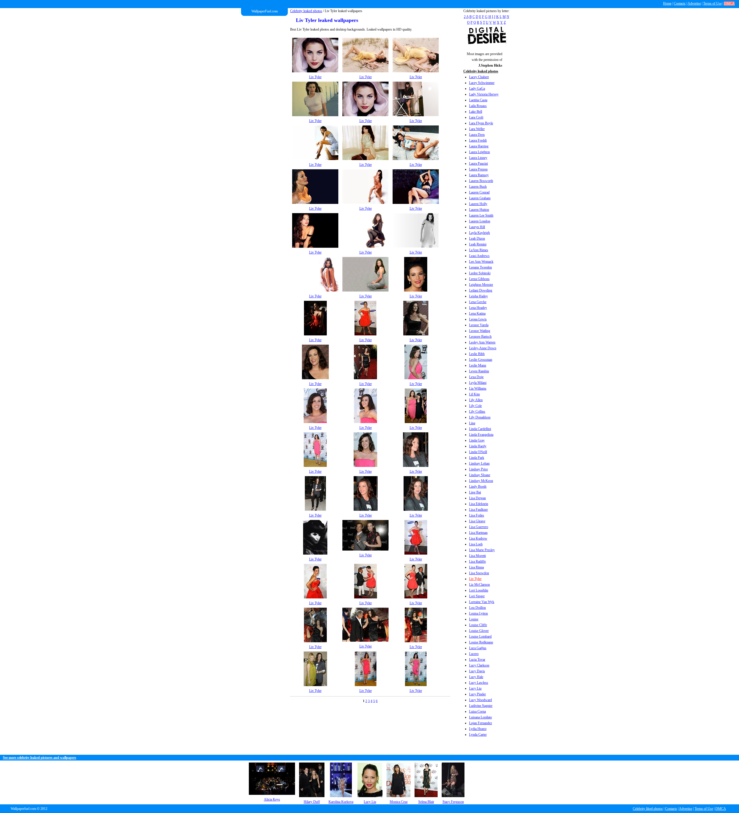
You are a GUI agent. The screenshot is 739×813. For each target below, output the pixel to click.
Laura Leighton (479, 152)
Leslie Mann (477, 365)
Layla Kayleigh (479, 233)
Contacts (680, 3)
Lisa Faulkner (478, 510)
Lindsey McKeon (481, 481)
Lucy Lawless (478, 683)
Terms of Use (712, 3)
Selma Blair (426, 802)
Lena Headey (478, 308)
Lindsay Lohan (479, 463)
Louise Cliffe (478, 625)
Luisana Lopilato (480, 717)
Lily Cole (475, 406)
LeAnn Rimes (478, 250)
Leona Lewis (478, 319)
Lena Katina (477, 313)
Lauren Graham (479, 198)
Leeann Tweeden (480, 267)
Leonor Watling (479, 331)
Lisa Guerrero (478, 527)
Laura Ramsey (479, 175)
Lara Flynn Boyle (481, 123)
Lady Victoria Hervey (484, 94)
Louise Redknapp (481, 642)
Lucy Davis (477, 671)
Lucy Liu (475, 688)
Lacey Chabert (479, 77)
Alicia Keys (272, 799)
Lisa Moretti (477, 556)
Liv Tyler (475, 579)
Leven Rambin (479, 371)
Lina (472, 423)
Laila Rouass (478, 106)
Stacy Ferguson (453, 802)
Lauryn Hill (477, 227)
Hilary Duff (312, 802)
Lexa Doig (476, 377)
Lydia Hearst (477, 729)
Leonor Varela (478, 325)
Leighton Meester (481, 285)
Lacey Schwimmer (481, 83)
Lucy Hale (476, 677)
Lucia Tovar (477, 660)
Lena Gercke (477, 302)
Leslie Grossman (480, 360)
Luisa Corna (477, 711)
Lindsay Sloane (479, 475)
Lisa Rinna (476, 567)
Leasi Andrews (479, 256)
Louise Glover (479, 631)
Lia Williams (477, 388)
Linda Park (476, 458)
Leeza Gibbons (479, 279)
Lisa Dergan (477, 498)
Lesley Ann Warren (482, 342)
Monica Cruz (399, 802)
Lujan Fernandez (480, 723)
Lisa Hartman (478, 533)
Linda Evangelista (481, 435)
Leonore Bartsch (480, 337)
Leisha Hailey (478, 296)
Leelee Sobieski (479, 273)
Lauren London (479, 221)
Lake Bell (475, 112)
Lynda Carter (478, 735)
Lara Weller (477, 129)
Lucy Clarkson (479, 665)
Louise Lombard (480, 636)
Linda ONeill (478, 452)
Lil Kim (474, 394)
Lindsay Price (478, 469)
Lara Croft (476, 117)
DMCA (729, 3)
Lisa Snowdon (479, 573)
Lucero (474, 654)
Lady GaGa (477, 89)
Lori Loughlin (478, 590)
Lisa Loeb (476, 544)
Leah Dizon (477, 238)
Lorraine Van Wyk (481, 602)
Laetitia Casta (478, 100)
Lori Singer (477, 596)
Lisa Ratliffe (477, 561)
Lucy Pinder (477, 694)
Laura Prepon (478, 169)
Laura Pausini (478, 164)
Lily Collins (477, 412)
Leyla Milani (477, 383)
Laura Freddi (478, 140)
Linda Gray (477, 440)
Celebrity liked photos (648, 809)
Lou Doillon (477, 608)
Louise (473, 619)
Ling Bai (475, 492)
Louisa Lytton (478, 613)
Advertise (694, 3)
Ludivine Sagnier (480, 706)
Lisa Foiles (476, 515)
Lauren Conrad (479, 192)
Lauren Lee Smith (481, 215)
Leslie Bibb (477, 354)
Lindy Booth (477, 487)
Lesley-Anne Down (482, 348)
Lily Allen (476, 400)
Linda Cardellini (480, 429)
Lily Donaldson (479, 417)
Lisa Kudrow (478, 538)
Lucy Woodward (480, 700)
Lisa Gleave (477, 521)
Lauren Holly (478, 204)
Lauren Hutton (479, 210)
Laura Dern (477, 135)
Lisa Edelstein (478, 504)
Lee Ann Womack (481, 262)
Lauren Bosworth (481, 181)
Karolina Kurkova (341, 802)
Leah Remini (477, 244)
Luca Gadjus (477, 648)
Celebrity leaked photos (306, 11)
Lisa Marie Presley (482, 550)
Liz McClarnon (479, 585)
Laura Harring (478, 146)
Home (667, 3)
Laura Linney (478, 158)
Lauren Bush (478, 187)
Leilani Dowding (480, 290)
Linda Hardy (477, 446)
